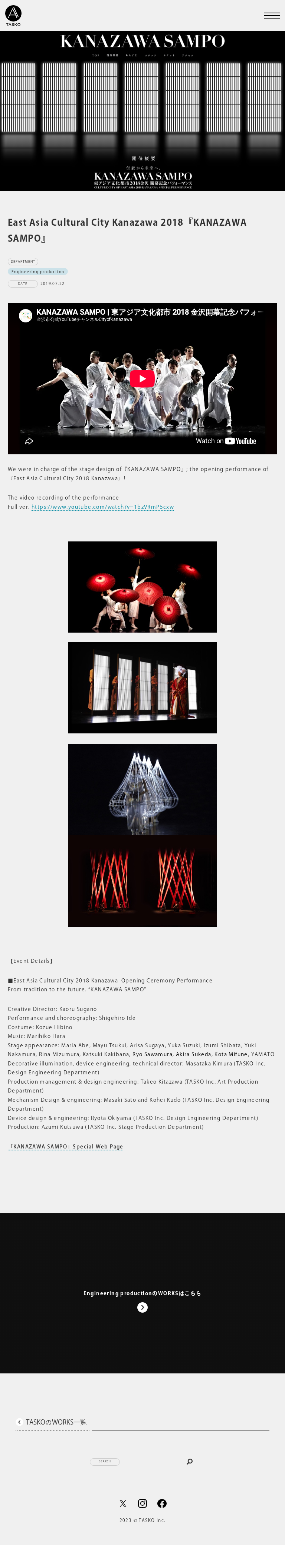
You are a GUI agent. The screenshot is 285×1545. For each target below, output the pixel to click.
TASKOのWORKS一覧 (56, 1422)
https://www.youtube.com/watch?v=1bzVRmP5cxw (103, 507)
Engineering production (38, 271)
